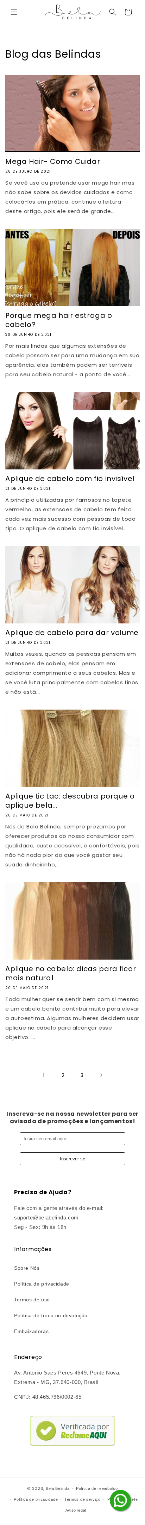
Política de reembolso (97, 1488)
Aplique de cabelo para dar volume (72, 632)
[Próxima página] (101, 1075)
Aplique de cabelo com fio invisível (69, 478)
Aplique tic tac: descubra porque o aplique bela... (69, 801)
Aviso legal (76, 1510)
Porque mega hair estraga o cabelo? (58, 320)
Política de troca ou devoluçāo (51, 1315)
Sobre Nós (26, 1268)
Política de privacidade (41, 1284)
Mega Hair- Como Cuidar (52, 161)
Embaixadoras (31, 1331)
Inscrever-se (72, 1158)
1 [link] (44, 1075)
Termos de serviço (82, 1499)
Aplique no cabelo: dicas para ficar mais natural (70, 973)
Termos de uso (32, 1299)
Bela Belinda (57, 1488)
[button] (14, 12)
